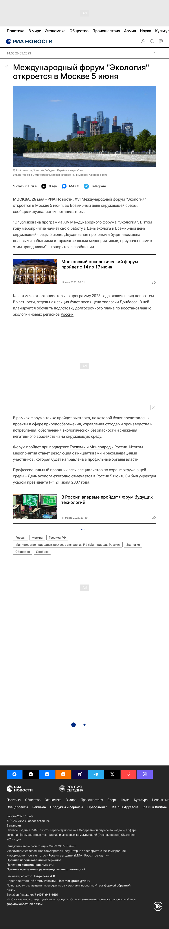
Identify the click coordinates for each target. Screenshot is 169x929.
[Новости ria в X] (112, 774)
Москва (37, 537)
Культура (141, 800)
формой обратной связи (24, 904)
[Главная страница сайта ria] (28, 41)
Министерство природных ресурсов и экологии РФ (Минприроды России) (67, 544)
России (67, 314)
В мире (71, 800)
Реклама (39, 807)
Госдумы (78, 447)
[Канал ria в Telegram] (96, 774)
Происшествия (92, 800)
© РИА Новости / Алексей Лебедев (34, 170)
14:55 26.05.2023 (19, 53)
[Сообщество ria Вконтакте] (47, 774)
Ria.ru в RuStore (155, 807)
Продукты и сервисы (66, 807)
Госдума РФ (57, 537)
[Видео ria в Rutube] (80, 774)
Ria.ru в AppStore (125, 807)
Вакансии (14, 825)
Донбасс (42, 551)
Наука (125, 800)
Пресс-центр (97, 807)
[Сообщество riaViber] (145, 774)
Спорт (111, 800)
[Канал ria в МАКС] (14, 774)
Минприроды (102, 447)
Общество (22, 551)
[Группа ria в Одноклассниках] (63, 774)
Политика (14, 800)
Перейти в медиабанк (70, 170)
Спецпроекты (17, 807)
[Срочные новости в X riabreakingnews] (128, 774)
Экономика (53, 800)
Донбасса (129, 302)
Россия (20, 537)
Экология (133, 544)
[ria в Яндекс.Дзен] (31, 774)
